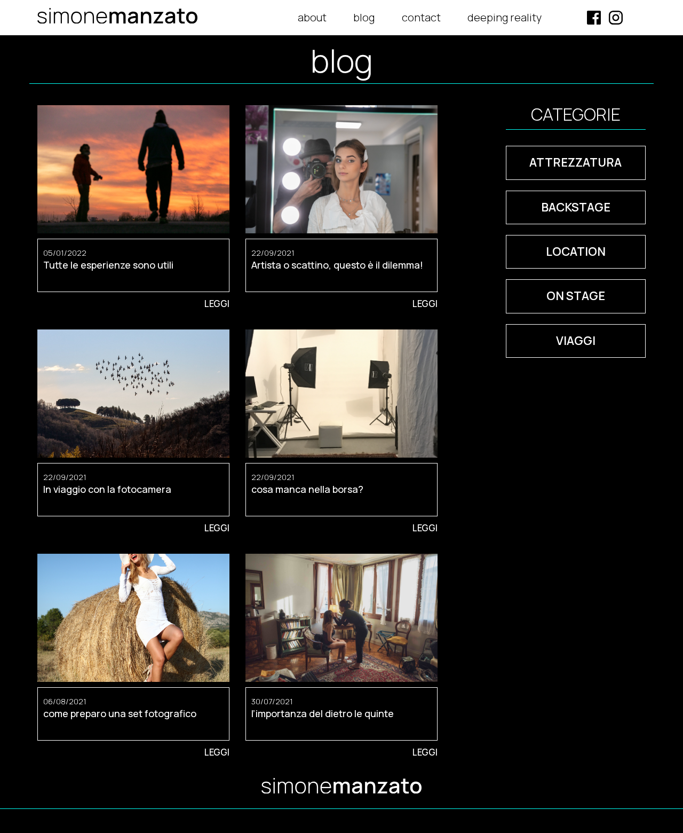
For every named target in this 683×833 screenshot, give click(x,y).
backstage (575, 207)
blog (364, 17)
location (576, 251)
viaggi (575, 341)
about (312, 17)
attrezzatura (575, 162)
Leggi (216, 303)
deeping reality (504, 17)
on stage (575, 296)
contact (421, 17)
